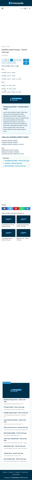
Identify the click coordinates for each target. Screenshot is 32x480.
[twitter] (10, 208)
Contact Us (11, 472)
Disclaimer (17, 472)
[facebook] (4, 208)
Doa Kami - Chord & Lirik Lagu (13, 163)
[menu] (3, 8)
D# (20, 60)
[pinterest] (16, 208)
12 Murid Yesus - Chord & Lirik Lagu (13, 453)
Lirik (26, 63)
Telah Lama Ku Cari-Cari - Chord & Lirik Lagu (16, 427)
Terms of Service (16, 474)
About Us (5, 472)
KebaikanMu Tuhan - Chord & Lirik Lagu (14, 446)
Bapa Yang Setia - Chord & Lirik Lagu (15, 166)
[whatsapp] (22, 208)
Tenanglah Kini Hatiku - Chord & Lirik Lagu (17, 160)
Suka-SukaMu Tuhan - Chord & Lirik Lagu (15, 459)
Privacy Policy (25, 472)
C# (14, 60)
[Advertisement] (16, 28)
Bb (5, 60)
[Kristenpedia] (16, 3)
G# (14, 62)
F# (8, 62)
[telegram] (27, 208)
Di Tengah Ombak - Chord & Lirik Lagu (14, 407)
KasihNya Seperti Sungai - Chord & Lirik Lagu (16, 412)
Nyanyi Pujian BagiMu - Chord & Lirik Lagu (15, 433)
